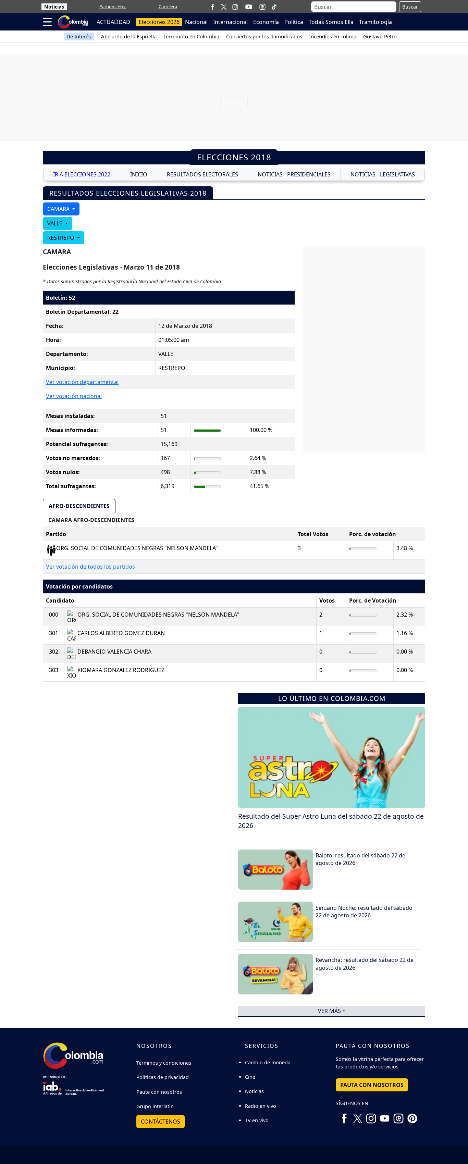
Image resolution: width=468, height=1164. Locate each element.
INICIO (138, 174)
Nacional (196, 22)
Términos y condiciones (163, 1063)
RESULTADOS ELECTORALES (202, 174)
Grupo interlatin (155, 1106)
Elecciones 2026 (159, 22)
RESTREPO (61, 238)
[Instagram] (235, 6)
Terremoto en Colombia (191, 36)
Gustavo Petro (380, 36)
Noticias (54, 6)
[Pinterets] (412, 1115)
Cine (250, 1077)
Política (293, 22)
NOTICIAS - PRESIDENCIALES (294, 174)
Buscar (410, 6)
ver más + (331, 1011)
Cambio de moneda (268, 1062)
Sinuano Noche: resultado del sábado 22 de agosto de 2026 (364, 911)
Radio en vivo (260, 1106)
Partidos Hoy (112, 6)
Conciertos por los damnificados (264, 36)
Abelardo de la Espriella (129, 36)
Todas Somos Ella (331, 22)
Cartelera (168, 6)
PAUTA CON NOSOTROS (372, 1085)
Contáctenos (160, 1121)
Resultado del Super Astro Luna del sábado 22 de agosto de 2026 (331, 821)
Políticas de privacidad (162, 1077)
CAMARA (59, 209)
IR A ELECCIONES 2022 (81, 174)
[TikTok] (274, 6)
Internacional (230, 22)
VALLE (55, 223)
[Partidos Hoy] (262, 6)
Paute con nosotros (159, 1092)
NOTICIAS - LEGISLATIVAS (382, 174)
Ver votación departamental (82, 382)
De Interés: (79, 36)
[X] (224, 6)
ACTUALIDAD (113, 22)
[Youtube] (249, 7)
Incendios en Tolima (332, 36)
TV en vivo (257, 1120)
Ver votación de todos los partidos (90, 566)
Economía (266, 22)
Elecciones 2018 (234, 157)
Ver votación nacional (74, 396)
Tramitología (375, 22)
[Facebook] (212, 6)
